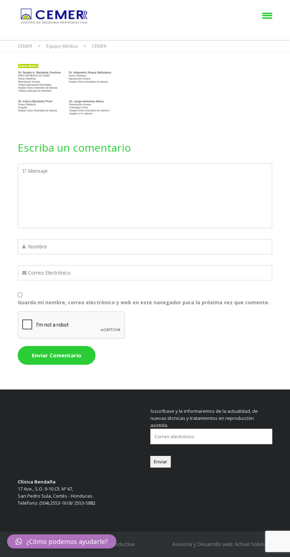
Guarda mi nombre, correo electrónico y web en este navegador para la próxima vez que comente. (143, 302)
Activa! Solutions (253, 544)
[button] (61, 541)
